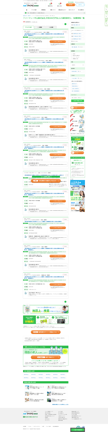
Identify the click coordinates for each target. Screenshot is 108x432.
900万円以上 (55, 377)
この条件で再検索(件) (77, 429)
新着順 (40, 27)
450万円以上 (48, 374)
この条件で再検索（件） (78, 100)
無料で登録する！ (46, 357)
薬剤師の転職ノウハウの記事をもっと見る (60, 404)
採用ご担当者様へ (71, 2)
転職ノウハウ (52, 9)
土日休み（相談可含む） (75, 88)
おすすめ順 (29, 27)
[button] (65, 32)
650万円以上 (33, 377)
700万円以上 (41, 377)
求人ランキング (72, 9)
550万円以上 (62, 374)
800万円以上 (48, 377)
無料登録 (70, 4)
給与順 (51, 27)
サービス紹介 (34, 9)
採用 (43, 426)
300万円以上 (26, 374)
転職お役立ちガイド (62, 9)
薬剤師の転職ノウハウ (75, 411)
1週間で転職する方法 (75, 417)
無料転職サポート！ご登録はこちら (45, 332)
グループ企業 (48, 426)
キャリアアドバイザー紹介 (62, 414)
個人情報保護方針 (56, 426)
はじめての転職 (74, 414)
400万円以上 (41, 374)
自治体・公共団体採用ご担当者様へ (51, 414)
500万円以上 (55, 374)
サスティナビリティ (37, 426)
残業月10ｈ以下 (74, 83)
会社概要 (24, 426)
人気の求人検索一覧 (61, 417)
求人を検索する (81, 9)
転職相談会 (43, 9)
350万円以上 (33, 374)
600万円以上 (26, 377)
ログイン (80, 4)
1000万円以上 (63, 377)
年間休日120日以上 (75, 86)
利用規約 (46, 417)
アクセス (29, 426)
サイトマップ (47, 420)
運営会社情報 (60, 420)
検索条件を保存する (80, 103)
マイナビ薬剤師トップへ (49, 411)
